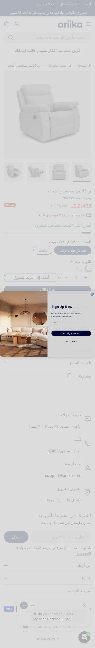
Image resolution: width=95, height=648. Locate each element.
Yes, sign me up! (71, 333)
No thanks (71, 341)
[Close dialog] (92, 294)
